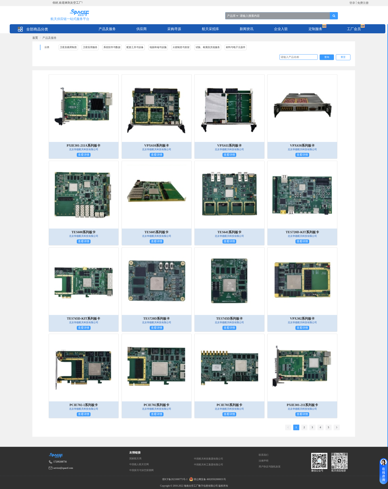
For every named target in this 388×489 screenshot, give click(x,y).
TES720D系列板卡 (156, 318)
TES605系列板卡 (156, 232)
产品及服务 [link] (49, 37)
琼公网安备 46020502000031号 (209, 479)
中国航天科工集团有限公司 (208, 464)
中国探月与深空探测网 (141, 470)
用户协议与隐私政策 (269, 466)
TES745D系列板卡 (229, 318)
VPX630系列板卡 (302, 145)
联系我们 (263, 454)
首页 (35, 37)
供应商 (141, 29)
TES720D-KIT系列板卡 (302, 232)
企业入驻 (281, 29)
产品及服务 (107, 29)
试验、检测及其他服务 (208, 47)
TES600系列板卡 (84, 232)
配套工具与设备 (135, 47)
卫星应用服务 (90, 47)
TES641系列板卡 (229, 232)
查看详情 (83, 154)
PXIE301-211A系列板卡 (83, 145)
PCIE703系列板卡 (229, 405)
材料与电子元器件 (235, 47)
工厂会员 (354, 29)
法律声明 (263, 460)
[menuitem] (107, 28)
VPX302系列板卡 (302, 318)
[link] (35, 37)
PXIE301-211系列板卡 (302, 405)
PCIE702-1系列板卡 (84, 405)
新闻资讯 (246, 29)
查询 (326, 57)
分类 (46, 47)
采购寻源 (174, 29)
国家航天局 (135, 458)
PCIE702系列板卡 (156, 405)
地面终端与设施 (158, 47)
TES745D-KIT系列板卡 (83, 318)
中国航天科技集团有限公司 (208, 458)
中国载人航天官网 (139, 464)
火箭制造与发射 (181, 47)
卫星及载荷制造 (68, 47)
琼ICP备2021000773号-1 (175, 479)
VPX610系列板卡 (156, 145)
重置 (343, 57)
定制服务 (315, 29)
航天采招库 (210, 29)
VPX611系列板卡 (229, 145)
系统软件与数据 (111, 47)
